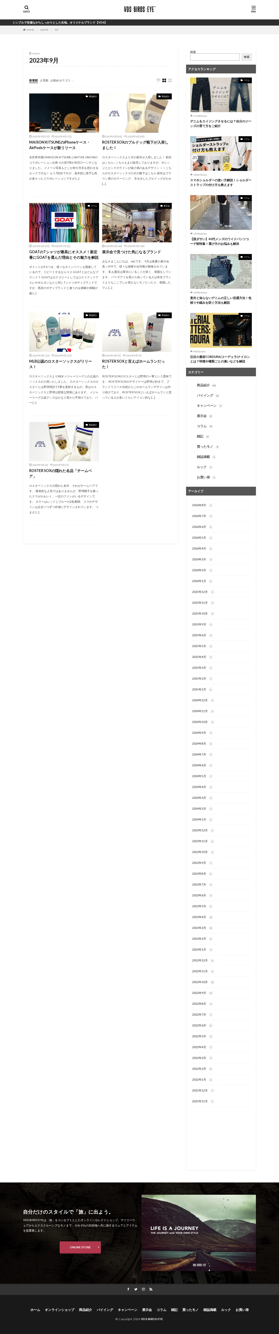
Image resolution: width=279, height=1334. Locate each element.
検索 (193, 52)
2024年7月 (201, 754)
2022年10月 (203, 982)
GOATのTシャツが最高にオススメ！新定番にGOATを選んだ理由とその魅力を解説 (64, 254)
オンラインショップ (59, 1310)
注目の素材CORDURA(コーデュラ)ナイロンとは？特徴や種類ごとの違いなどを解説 (220, 359)
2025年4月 (201, 657)
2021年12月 (202, 1090)
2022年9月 (202, 993)
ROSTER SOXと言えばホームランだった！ (133, 364)
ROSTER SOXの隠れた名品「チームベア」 (60, 473)
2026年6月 (201, 526)
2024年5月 (201, 776)
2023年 (44, 29)
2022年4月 (201, 1047)
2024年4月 (201, 787)
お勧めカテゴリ (60, 80)
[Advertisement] (221, 1140)
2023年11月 (202, 841)
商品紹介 (93, 96)
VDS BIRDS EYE (152, 1319)
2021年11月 (202, 1101)
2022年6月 (201, 1025)
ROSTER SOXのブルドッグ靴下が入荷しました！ (135, 145)
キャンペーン (209, 405)
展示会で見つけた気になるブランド (131, 251)
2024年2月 (201, 808)
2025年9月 (201, 624)
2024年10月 (202, 722)
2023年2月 (201, 938)
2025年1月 (201, 689)
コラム (94, 206)
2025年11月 (202, 602)
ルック (204, 467)
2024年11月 (202, 711)
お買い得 (206, 477)
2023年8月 (201, 873)
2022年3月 (201, 1058)
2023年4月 (202, 917)
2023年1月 (201, 949)
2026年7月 (201, 516)
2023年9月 (201, 862)
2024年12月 (202, 700)
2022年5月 (201, 1036)
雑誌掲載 (206, 457)
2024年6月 (201, 765)
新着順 (33, 80)
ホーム (35, 1310)
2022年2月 (201, 1068)
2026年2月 (201, 570)
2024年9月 (201, 732)
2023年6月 (201, 895)
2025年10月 (202, 613)
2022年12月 (202, 960)
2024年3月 (201, 797)
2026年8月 (201, 505)
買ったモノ (207, 446)
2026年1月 (201, 581)
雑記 (203, 436)
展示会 (167, 206)
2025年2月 (201, 678)
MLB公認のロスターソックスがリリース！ (60, 364)
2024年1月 (201, 819)
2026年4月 (201, 548)
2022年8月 (201, 1003)
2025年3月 (201, 667)
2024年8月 (201, 743)
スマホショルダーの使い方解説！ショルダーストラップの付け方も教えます (220, 182)
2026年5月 (201, 537)
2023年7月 (201, 884)
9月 (56, 29)
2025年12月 (202, 591)
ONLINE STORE (80, 1247)
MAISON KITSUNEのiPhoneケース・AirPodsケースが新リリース (59, 145)
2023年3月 (202, 927)
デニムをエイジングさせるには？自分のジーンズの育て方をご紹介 (220, 123)
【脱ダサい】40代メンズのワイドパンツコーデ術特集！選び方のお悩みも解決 (219, 241)
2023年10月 (202, 852)
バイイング (208, 395)
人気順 (44, 80)
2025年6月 (201, 635)
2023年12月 (202, 830)
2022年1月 (201, 1079)
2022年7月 (201, 1014)
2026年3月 (201, 559)
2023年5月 (201, 906)
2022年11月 (202, 971)
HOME (30, 29)
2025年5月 (201, 646)
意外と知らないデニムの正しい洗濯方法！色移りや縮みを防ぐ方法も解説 (220, 300)
